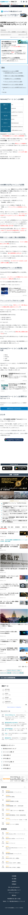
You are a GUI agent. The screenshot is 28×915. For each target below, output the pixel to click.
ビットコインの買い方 (8, 751)
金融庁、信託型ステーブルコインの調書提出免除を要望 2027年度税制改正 (9, 546)
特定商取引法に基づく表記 (14, 898)
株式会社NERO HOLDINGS (11, 722)
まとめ (4, 92)
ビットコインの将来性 (5, 4)
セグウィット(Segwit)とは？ (15, 288)
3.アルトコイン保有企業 (18, 672)
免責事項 (14, 881)
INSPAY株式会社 (9, 728)
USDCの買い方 (7, 755)
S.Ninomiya (3, 30)
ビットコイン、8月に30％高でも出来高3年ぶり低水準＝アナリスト (9, 594)
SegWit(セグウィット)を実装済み (13, 78)
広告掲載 (14, 876)
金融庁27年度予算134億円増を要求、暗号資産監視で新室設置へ (13, 569)
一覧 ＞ (25, 500)
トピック (14, 914)
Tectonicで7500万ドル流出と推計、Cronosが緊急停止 (9, 632)
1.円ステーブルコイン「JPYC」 (14, 670)
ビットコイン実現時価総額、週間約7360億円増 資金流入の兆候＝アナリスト (9, 650)
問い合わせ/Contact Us (14, 887)
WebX (25, 914)
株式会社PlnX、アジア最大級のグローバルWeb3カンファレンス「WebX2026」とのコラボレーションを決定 (16, 739)
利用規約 (14, 884)
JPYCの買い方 (6, 758)
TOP (3, 914)
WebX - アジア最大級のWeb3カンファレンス (14, 901)
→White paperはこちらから (16, 130)
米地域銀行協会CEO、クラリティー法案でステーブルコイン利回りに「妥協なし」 (14, 625)
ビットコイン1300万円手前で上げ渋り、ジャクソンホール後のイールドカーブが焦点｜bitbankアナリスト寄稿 (9, 658)
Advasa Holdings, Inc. (10, 714)
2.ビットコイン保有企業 (6, 672)
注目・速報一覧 (22, 666)
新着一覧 (8, 914)
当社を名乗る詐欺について (14, 890)
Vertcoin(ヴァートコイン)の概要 (11, 71)
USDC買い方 (14, 4)
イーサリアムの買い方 (8, 761)
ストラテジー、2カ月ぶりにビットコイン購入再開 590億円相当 (9, 532)
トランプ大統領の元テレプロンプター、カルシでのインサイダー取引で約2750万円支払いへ (9, 586)
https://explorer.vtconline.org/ (17, 126)
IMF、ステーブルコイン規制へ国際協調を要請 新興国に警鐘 (9, 602)
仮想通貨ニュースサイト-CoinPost (16, 907)
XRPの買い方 (6, 765)
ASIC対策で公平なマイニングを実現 (13, 72)
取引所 (19, 914)
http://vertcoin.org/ (15, 122)
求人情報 (14, 878)
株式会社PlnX (8, 738)
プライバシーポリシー (14, 892)
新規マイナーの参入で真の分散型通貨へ (14, 75)
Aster (6, 733)
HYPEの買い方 (7, 768)
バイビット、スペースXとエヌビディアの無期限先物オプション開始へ (9, 640)
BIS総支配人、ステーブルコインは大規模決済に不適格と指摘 (9, 576)
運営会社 (14, 895)
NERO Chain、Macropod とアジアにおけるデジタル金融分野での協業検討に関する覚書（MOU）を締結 (16, 724)
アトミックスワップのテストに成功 (13, 81)
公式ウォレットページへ (14, 408)
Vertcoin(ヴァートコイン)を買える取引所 (13, 84)
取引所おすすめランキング (9, 748)
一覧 (25, 711)
